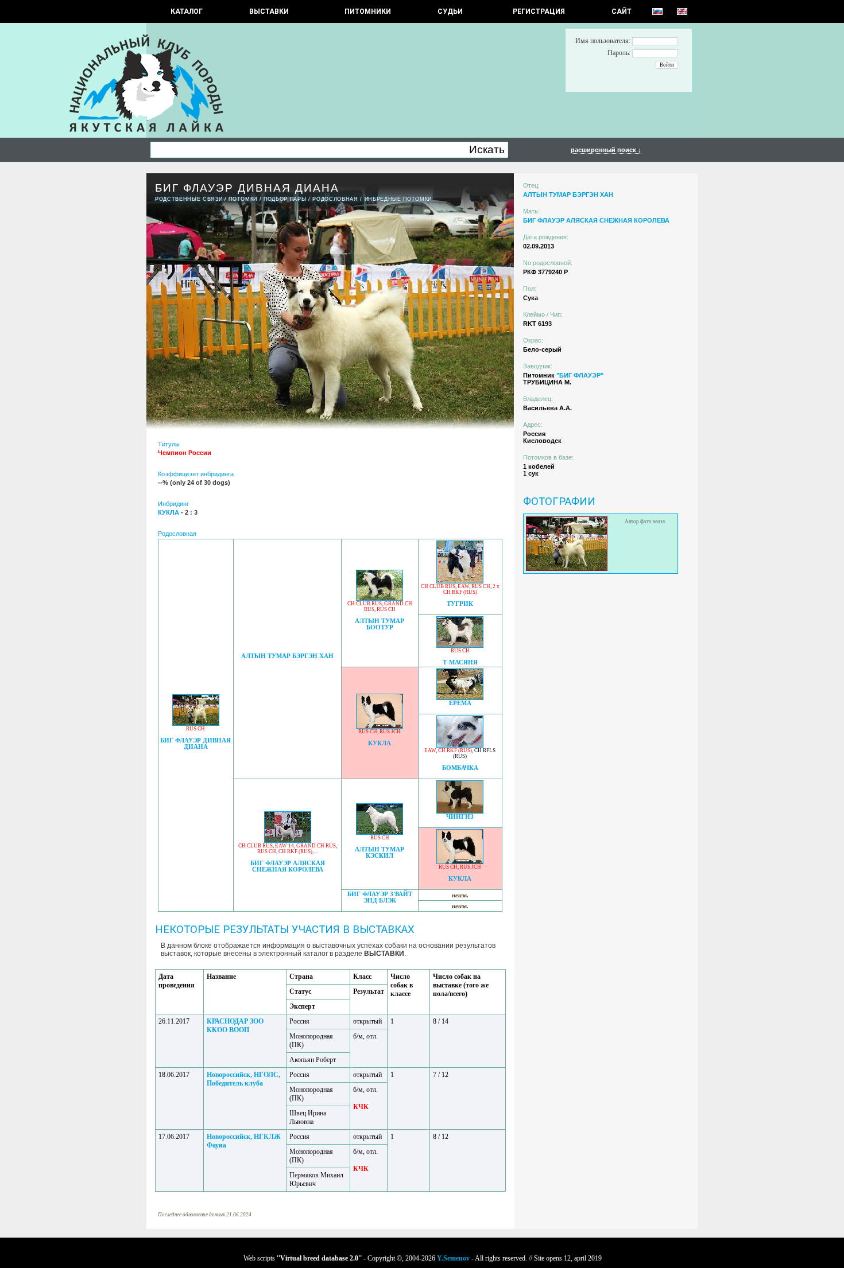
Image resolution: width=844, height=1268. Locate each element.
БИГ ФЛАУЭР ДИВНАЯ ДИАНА (195, 743)
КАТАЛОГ (187, 11)
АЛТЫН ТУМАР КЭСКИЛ (379, 852)
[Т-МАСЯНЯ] (459, 644)
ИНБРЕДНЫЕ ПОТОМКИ (398, 199)
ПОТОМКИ (243, 199)
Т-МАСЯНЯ (460, 662)
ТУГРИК (460, 604)
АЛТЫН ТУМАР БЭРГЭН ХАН (287, 656)
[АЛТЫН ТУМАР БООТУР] (379, 597)
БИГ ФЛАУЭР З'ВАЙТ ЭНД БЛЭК (379, 897)
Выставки (269, 11)
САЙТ (621, 11)
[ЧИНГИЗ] (459, 810)
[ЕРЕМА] (459, 697)
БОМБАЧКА (460, 768)
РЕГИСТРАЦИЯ (539, 11)
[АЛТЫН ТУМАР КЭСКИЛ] (379, 832)
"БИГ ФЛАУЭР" (579, 375)
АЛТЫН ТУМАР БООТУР (379, 624)
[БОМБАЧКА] (459, 744)
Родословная (335, 199)
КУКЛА (379, 743)
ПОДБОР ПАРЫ (285, 199)
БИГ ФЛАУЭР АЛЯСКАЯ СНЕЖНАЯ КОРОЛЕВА (287, 866)
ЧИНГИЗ (460, 817)
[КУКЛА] (379, 725)
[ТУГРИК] (459, 580)
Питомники (367, 11)
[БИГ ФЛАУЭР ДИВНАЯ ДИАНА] (195, 723)
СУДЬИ (450, 11)
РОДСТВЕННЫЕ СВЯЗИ (188, 199)
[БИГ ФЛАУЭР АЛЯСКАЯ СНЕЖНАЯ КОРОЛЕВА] (287, 840)
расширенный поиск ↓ (606, 149)
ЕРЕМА (460, 703)
